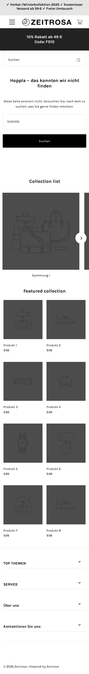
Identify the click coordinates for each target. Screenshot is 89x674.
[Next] (81, 238)
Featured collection (44, 291)
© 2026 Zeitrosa (15, 666)
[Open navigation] (12, 22)
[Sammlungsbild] (40, 231)
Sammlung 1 (41, 275)
